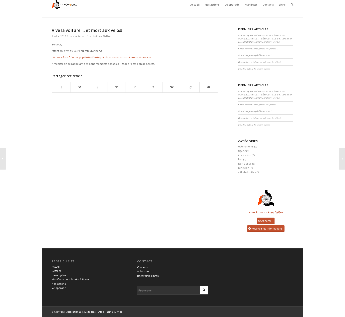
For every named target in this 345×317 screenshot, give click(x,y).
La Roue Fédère (102, 36)
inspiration (244, 155)
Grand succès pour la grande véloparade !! (258, 48)
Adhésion (143, 271)
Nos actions (59, 284)
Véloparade (59, 288)
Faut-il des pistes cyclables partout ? (255, 55)
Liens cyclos (59, 275)
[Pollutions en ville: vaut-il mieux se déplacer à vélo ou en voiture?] (3, 159)
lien (240, 159)
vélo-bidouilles (247, 172)
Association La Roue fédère (81, 311)
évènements (246, 146)
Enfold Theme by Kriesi (110, 311)
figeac (242, 151)
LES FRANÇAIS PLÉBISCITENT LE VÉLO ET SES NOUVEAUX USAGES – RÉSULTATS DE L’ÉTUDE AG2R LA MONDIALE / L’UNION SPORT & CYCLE (265, 38)
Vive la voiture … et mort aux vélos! (87, 30)
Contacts (142, 267)
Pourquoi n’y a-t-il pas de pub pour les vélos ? (259, 61)
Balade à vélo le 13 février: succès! (254, 68)
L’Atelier (56, 271)
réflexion (80, 36)
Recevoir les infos (148, 276)
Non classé (245, 163)
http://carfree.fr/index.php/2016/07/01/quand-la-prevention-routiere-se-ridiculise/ (101, 57)
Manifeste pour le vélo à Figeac (70, 279)
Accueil (56, 266)
